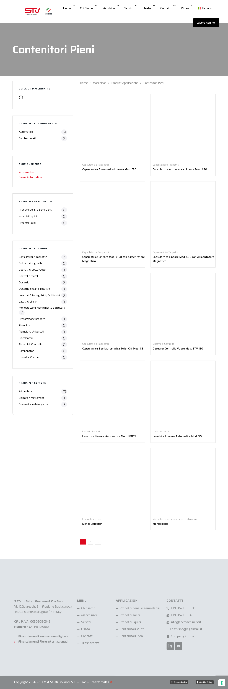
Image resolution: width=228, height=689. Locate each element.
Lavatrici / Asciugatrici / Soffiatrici (39, 295)
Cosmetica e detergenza (33, 404)
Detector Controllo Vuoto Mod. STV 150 (178, 348)
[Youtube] (178, 646)
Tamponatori (26, 351)
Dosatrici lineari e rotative (34, 289)
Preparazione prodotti (32, 319)
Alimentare (25, 391)
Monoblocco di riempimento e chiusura (42, 307)
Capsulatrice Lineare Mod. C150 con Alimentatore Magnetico (113, 259)
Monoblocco (160, 524)
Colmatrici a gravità (31, 263)
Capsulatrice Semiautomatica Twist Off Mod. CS (112, 348)
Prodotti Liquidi (28, 216)
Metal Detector (92, 524)
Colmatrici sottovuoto (32, 269)
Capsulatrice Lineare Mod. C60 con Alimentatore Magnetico (183, 259)
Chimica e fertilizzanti (32, 398)
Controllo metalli (29, 276)
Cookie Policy (205, 682)
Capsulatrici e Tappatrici (33, 257)
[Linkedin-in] (170, 646)
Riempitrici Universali (31, 331)
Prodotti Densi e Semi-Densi (35, 209)
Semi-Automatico (30, 177)
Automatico (26, 132)
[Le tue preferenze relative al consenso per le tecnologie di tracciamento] (221, 682)
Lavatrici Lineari (28, 301)
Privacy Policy (180, 682)
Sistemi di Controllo (31, 344)
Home (84, 83)
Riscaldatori (26, 338)
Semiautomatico (28, 138)
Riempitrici (25, 325)
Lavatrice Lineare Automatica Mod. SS (177, 436)
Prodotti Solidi (27, 223)
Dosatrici (24, 282)
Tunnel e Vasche (29, 357)
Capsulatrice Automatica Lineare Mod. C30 (109, 169)
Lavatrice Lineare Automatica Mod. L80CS (109, 436)
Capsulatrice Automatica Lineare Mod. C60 (180, 169)
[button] (21, 97)
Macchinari (99, 83)
